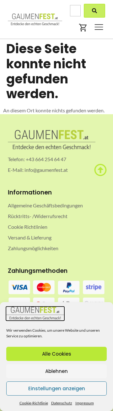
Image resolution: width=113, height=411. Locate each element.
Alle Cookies (56, 354)
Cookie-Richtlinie (33, 403)
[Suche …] (75, 10)
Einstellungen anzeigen (56, 388)
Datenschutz (61, 403)
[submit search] (94, 11)
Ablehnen (56, 371)
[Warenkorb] (83, 27)
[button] (99, 28)
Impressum (84, 403)
